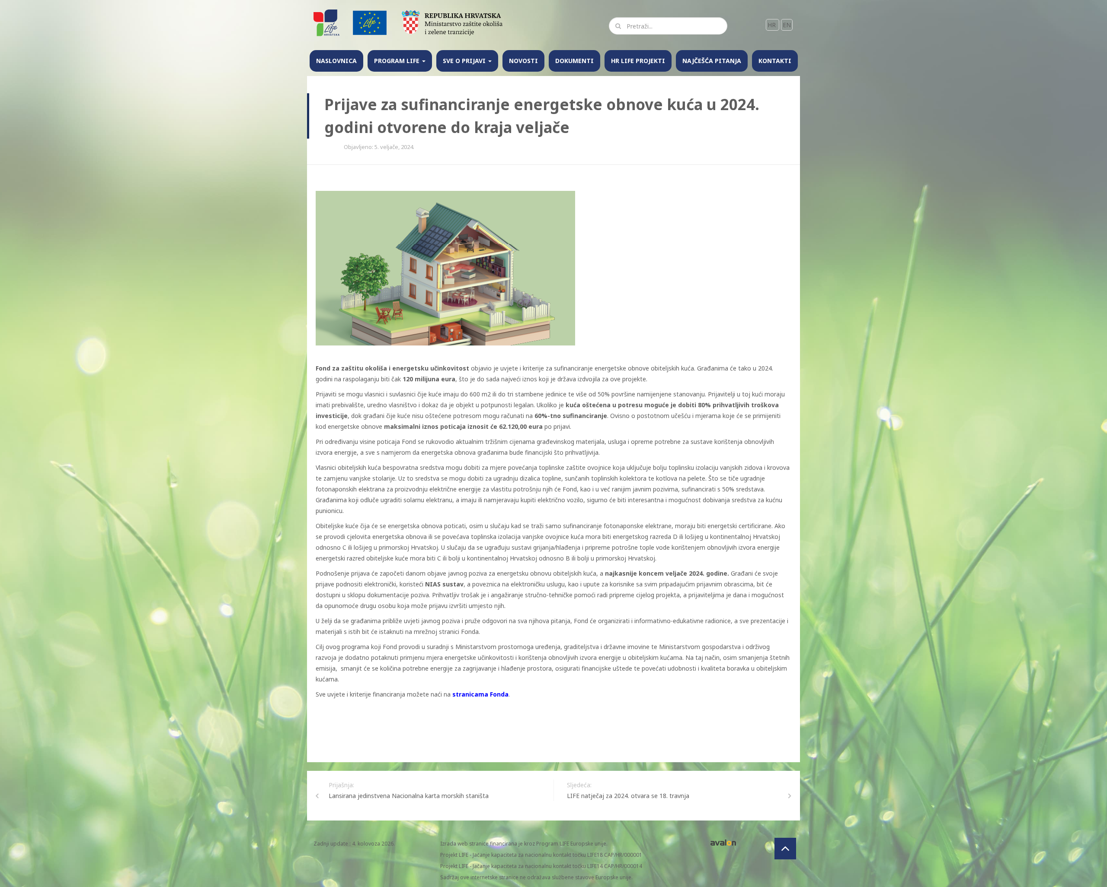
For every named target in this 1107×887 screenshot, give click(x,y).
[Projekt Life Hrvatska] (327, 22)
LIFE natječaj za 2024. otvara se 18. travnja (628, 796)
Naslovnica (336, 61)
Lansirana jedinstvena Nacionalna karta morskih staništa (409, 796)
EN (787, 25)
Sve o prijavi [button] (465, 61)
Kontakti (774, 61)
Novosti (523, 61)
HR (772, 25)
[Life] (370, 22)
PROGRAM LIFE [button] (397, 61)
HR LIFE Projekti (638, 61)
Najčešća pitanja (711, 61)
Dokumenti (574, 61)
